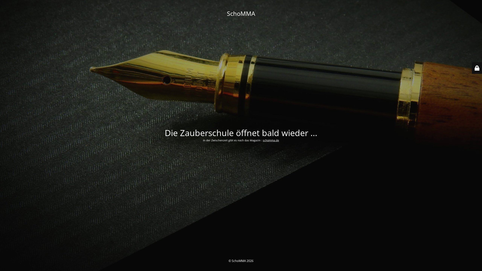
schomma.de (271, 140)
